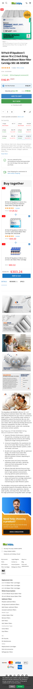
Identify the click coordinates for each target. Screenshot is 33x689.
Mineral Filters (6, 618)
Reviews (13, 282)
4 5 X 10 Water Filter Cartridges (11, 585)
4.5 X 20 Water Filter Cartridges (11, 588)
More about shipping (14, 173)
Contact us (14, 562)
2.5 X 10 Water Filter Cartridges (11, 583)
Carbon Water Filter (7, 615)
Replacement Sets (7, 580)
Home (4, 41)
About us (24, 559)
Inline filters (5, 629)
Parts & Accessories (7, 649)
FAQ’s (2, 562)
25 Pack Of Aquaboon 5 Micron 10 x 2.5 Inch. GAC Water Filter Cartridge (15, 259)
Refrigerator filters (16, 567)
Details (4, 282)
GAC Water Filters (7, 623)
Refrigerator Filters (7, 652)
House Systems (15, 564)
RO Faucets (5, 638)
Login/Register (15, 559)
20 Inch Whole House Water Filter (11, 596)
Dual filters (5, 631)
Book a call (20, 117)
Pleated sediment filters (9, 602)
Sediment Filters (7, 599)
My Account (4, 559)
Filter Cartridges (5, 567)
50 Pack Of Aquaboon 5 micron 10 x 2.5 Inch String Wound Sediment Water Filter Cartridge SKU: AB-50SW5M (15, 203)
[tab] (4, 282)
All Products (4, 564)
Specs (22, 282)
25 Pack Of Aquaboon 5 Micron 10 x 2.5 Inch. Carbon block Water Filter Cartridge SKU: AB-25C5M (15, 231)
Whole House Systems (8, 591)
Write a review (20, 68)
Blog (23, 562)
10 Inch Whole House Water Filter (11, 593)
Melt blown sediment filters (10, 607)
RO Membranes (6, 641)
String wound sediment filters (10, 604)
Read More (4, 154)
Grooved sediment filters (9, 610)
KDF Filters (5, 620)
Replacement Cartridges (9, 646)
